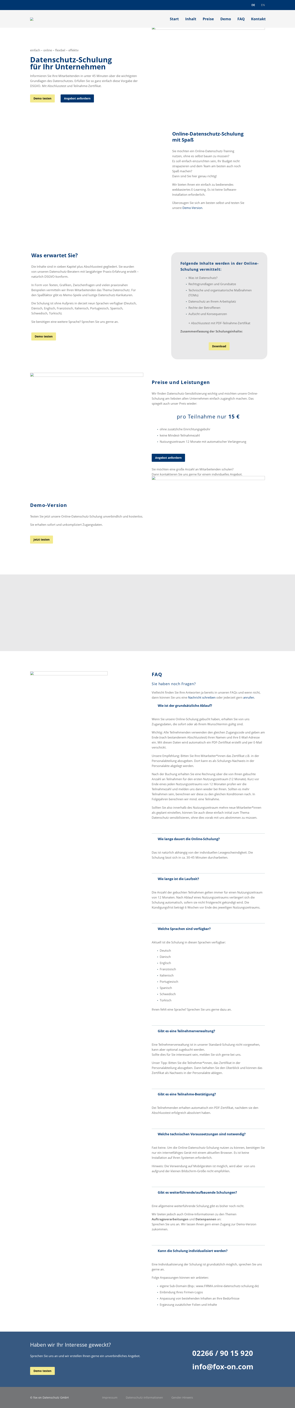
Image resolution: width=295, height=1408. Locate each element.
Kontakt (258, 18)
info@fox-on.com (222, 1366)
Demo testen (42, 98)
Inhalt (190, 18)
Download (219, 346)
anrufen (248, 697)
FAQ (241, 18)
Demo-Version (192, 208)
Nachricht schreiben (202, 697)
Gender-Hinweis (182, 1397)
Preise (208, 18)
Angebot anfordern (77, 98)
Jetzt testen (42, 539)
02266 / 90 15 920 (222, 1353)
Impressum (109, 1397)
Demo (225, 18)
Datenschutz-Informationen (144, 1397)
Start (174, 18)
